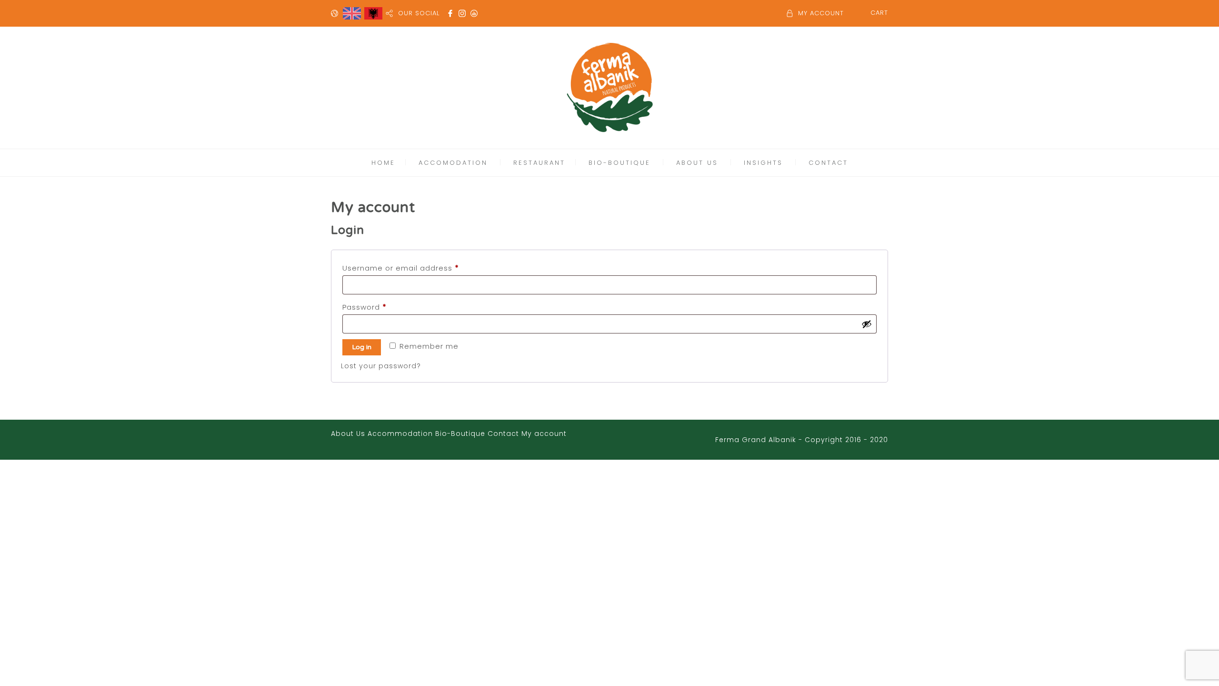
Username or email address (418, 267)
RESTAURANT (539, 162)
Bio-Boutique (460, 433)
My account (544, 433)
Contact (503, 433)
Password (381, 307)
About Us (348, 433)
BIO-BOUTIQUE (619, 162)
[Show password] (866, 324)
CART (879, 12)
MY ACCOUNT (821, 13)
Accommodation (400, 433)
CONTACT (828, 162)
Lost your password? (381, 366)
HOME (383, 162)
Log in (361, 347)
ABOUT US (697, 162)
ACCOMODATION (453, 162)
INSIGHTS (763, 162)
